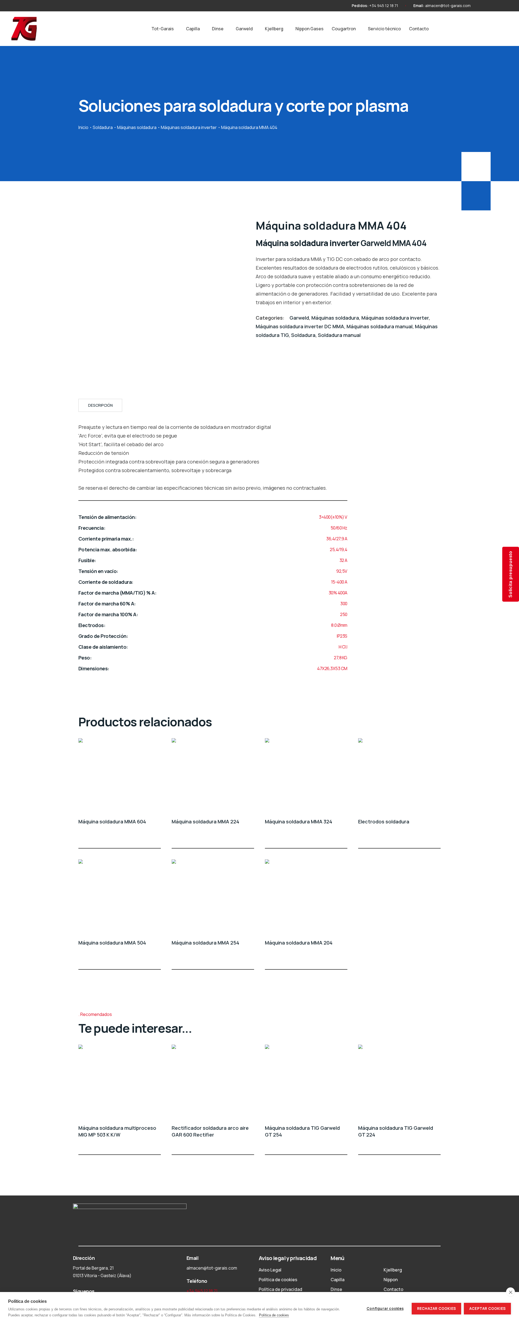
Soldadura (103, 127)
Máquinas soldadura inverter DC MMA (300, 326)
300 (343, 604)
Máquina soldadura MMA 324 (298, 821)
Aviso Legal (270, 1270)
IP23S (342, 636)
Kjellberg (274, 29)
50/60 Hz (339, 528)
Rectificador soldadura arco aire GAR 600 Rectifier (210, 1131)
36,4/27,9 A (336, 539)
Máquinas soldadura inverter (189, 127)
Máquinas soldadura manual (379, 326)
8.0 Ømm (339, 625)
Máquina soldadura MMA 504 (112, 942)
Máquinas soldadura (137, 127)
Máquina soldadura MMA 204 (298, 942)
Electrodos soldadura (383, 821)
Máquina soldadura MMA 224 (205, 821)
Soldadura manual (339, 335)
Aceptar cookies (487, 1308)
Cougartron (344, 29)
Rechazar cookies (436, 1308)
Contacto (419, 29)
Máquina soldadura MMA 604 (112, 821)
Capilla (193, 29)
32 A (343, 560)
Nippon (391, 1280)
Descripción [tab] (100, 405)
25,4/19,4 (338, 549)
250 (343, 614)
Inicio (83, 127)
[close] (510, 1292)
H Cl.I (343, 647)
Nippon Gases (309, 29)
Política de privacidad (280, 1289)
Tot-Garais (162, 29)
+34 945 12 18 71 (383, 5)
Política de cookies (278, 1280)
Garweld (244, 29)
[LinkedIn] (503, 5)
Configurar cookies (385, 1308)
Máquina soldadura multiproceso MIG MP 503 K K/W (117, 1131)
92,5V (341, 571)
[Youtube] (493, 5)
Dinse (218, 29)
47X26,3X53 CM (332, 668)
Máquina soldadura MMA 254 (205, 942)
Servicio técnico (384, 29)
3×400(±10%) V (333, 517)
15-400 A (339, 582)
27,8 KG (340, 658)
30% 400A (338, 593)
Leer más (157, 838)
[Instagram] (483, 5)
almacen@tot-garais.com (448, 5)
